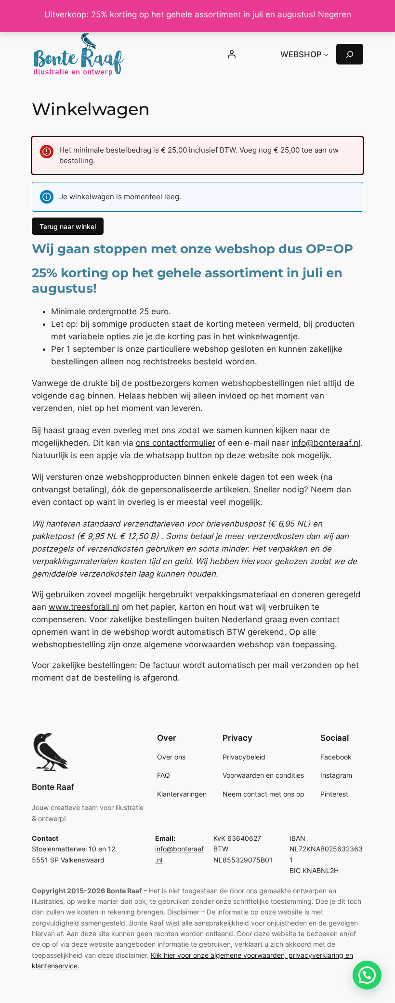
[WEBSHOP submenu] (326, 54)
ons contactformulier (175, 443)
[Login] (231, 54)
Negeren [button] (334, 14)
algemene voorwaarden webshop (209, 644)
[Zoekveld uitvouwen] (349, 54)
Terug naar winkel (68, 226)
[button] (367, 975)
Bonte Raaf (53, 787)
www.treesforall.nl (84, 607)
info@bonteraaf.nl (325, 443)
